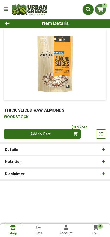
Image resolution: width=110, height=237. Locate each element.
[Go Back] (16, 23)
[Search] (88, 9)
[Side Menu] (6, 9)
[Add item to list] (101, 134)
